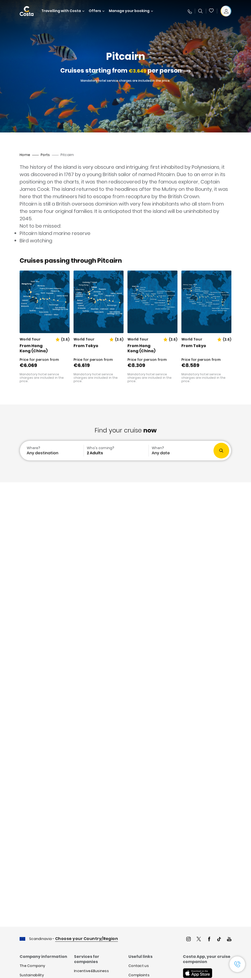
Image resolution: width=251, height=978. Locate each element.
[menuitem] (51, 450)
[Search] (200, 11)
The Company (32, 965)
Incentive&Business (91, 970)
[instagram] (188, 939)
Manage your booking (129, 11)
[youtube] (229, 939)
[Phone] (189, 11)
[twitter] (199, 939)
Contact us (138, 965)
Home (25, 154)
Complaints (139, 975)
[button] (211, 11)
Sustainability (32, 975)
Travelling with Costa (61, 11)
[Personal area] (226, 11)
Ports (45, 154)
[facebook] (209, 939)
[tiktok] (219, 939)
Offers (95, 11)
